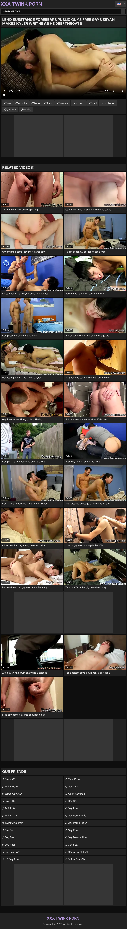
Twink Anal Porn (14, 822)
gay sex (64, 103)
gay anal (11, 109)
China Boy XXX (76, 859)
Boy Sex (9, 837)
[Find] (123, 11)
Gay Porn (10, 830)
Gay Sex (73, 801)
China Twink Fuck (78, 852)
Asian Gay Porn (77, 793)
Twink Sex (11, 808)
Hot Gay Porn (12, 852)
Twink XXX (11, 815)
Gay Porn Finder (77, 822)
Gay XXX (10, 779)
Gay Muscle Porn (78, 837)
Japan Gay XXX (13, 793)
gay (9, 103)
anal (94, 103)
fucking (27, 109)
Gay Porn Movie (77, 815)
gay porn (80, 103)
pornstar (22, 103)
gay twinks (109, 103)
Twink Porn (11, 786)
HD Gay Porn (12, 859)
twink (37, 103)
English (120, 4)
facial (50, 103)
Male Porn (74, 779)
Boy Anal (10, 844)
